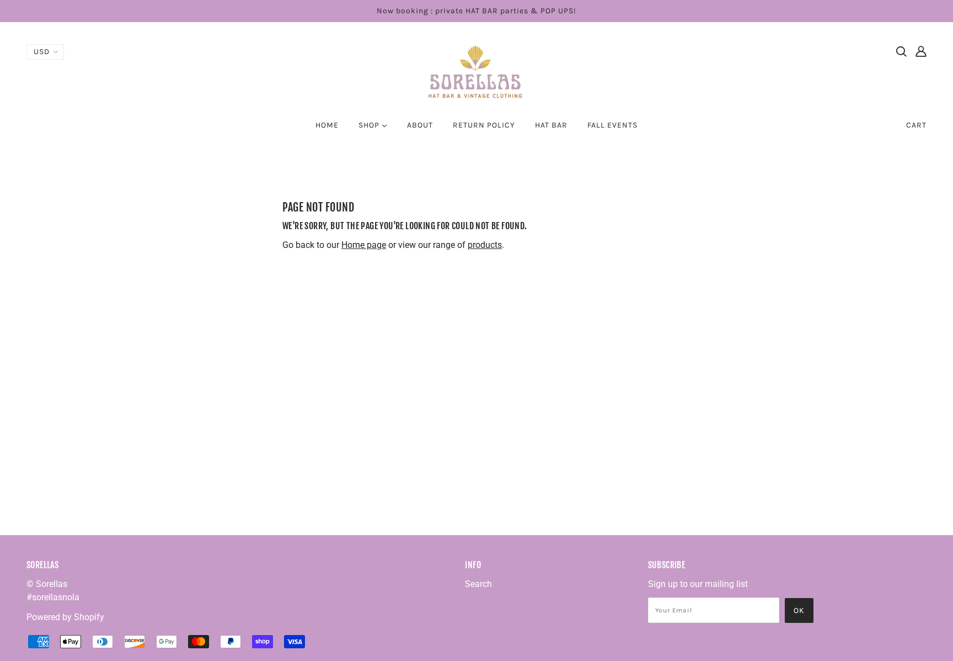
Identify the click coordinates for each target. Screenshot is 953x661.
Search (478, 584)
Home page (363, 245)
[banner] (476, 71)
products (485, 245)
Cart (916, 125)
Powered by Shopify (65, 617)
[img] (901, 51)
